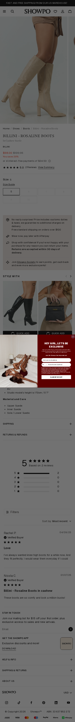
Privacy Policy (53, 373)
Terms (58, 373)
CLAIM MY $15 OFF (56, 377)
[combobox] (44, 365)
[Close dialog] (73, 336)
